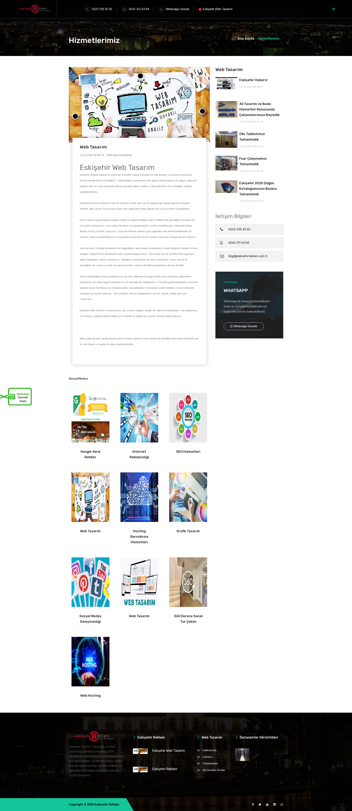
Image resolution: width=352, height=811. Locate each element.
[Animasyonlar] (242, 754)
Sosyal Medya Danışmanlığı (90, 619)
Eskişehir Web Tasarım (168, 751)
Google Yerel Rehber (90, 454)
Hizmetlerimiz (210, 763)
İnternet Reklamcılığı (139, 454)
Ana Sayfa (245, 38)
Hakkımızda (209, 750)
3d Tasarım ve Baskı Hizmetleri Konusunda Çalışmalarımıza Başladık (259, 109)
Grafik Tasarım (188, 531)
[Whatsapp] (282, 804)
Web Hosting (90, 696)
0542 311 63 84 (139, 9)
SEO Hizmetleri (188, 452)
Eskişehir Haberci (253, 80)
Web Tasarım (90, 531)
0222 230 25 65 (102, 9)
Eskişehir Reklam (164, 769)
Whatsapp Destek (177, 9)
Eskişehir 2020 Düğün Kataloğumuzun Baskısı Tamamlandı (258, 188)
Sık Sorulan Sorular (214, 770)
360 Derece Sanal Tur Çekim (188, 619)
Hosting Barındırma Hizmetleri (139, 536)
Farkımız (208, 756)
